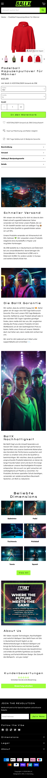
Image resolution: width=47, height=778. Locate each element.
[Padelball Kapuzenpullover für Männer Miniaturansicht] (6, 59)
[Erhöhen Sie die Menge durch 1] (21, 107)
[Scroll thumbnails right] (44, 59)
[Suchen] (43, 10)
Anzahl (3, 102)
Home (3, 17)
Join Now (38, 716)
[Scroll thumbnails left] (3, 59)
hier (25, 258)
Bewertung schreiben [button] (23, 685)
